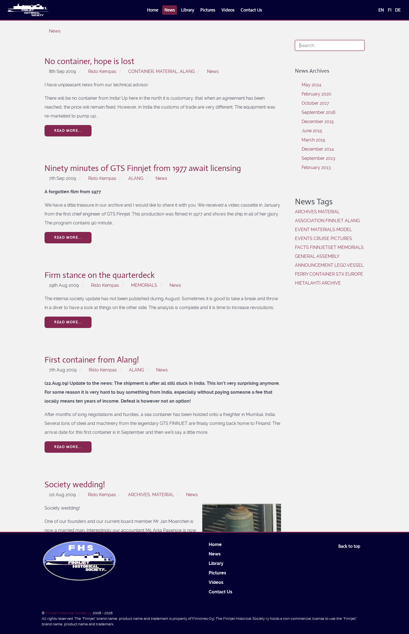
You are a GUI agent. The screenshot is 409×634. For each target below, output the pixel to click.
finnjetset (323, 247)
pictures (341, 238)
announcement (314, 265)
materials (323, 229)
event (302, 229)
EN (381, 10)
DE (398, 10)
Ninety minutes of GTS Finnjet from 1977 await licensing (143, 168)
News (213, 71)
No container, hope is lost (89, 61)
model (344, 229)
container (141, 71)
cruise (321, 238)
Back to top (349, 546)
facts (302, 247)
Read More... (68, 130)
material (167, 71)
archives (139, 494)
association (309, 220)
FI (390, 10)
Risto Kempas (102, 71)
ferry (301, 274)
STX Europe (349, 274)
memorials (144, 285)
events (303, 238)
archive (331, 283)
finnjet (335, 220)
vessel (355, 265)
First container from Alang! (92, 359)
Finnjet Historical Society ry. (69, 613)
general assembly (317, 256)
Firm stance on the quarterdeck (100, 275)
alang (187, 71)
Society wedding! (75, 484)
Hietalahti (308, 283)
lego (340, 265)
